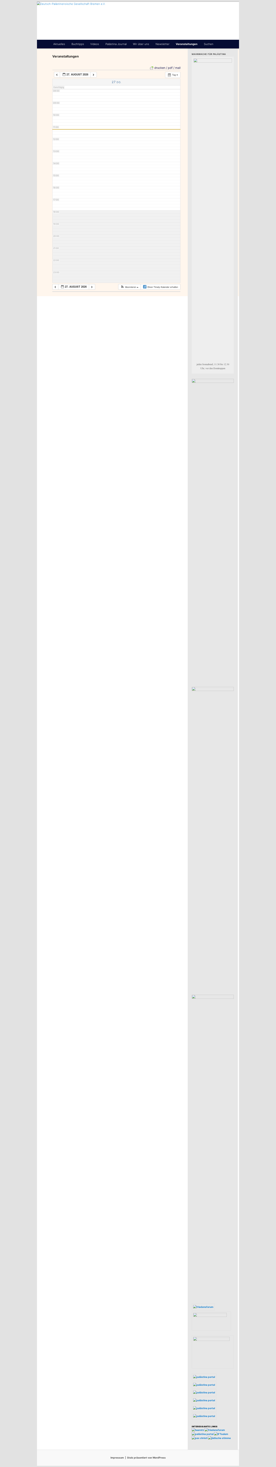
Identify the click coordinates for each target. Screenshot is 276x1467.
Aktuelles (59, 44)
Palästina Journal (116, 44)
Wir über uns (141, 44)
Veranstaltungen (186, 44)
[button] (129, 287)
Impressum (117, 1457)
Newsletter (163, 44)
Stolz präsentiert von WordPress (146, 1457)
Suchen (208, 44)
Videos (94, 44)
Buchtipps (78, 44)
